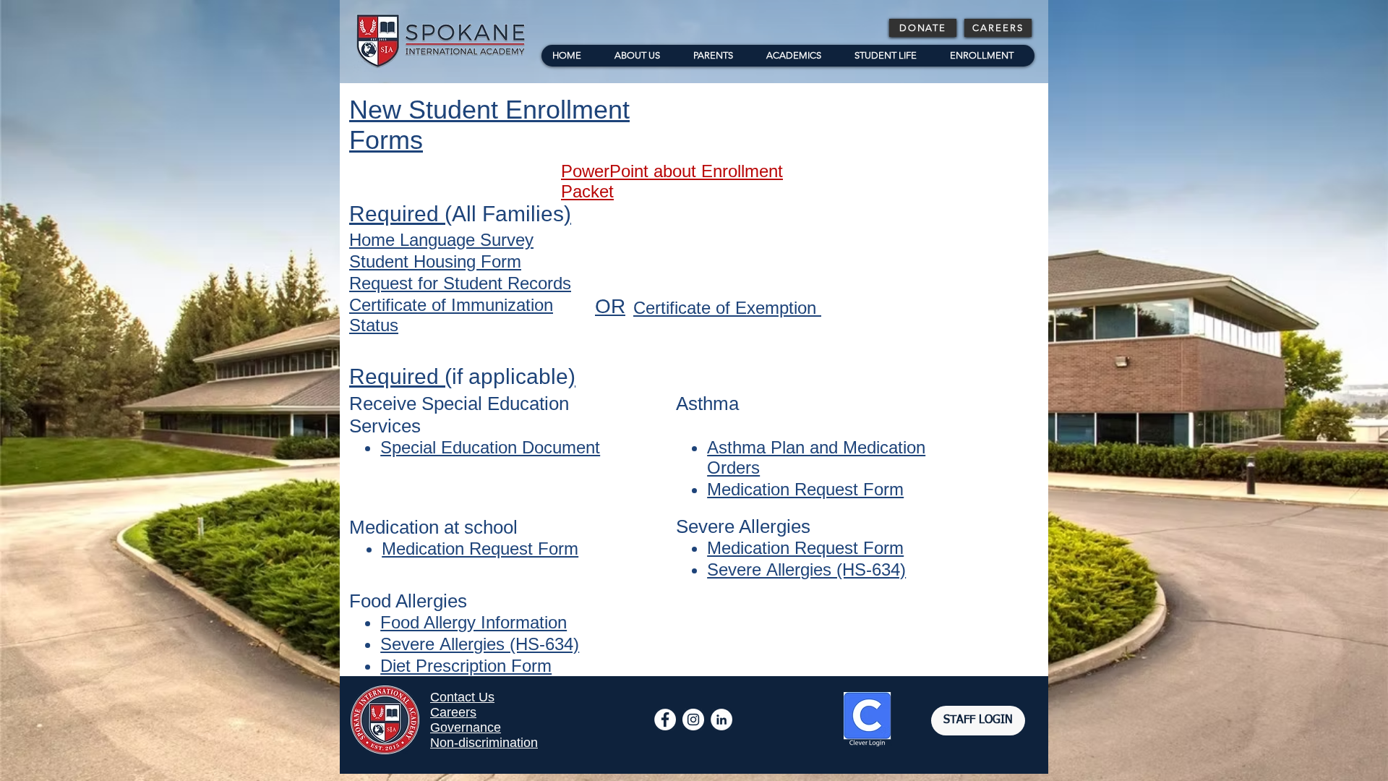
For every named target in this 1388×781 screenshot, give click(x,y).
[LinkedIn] (721, 719)
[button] (718, 56)
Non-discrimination (484, 742)
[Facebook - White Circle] (665, 719)
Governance (465, 727)
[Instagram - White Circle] (693, 719)
